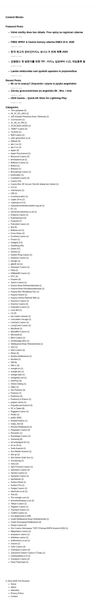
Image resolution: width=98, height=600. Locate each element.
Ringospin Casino (19, 430)
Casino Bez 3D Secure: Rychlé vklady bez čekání (33, 184)
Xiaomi (14, 544)
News (13, 353)
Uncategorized (17, 516)
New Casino (16, 350)
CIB (12, 193)
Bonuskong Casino (19, 172)
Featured (15, 221)
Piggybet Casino (18, 411)
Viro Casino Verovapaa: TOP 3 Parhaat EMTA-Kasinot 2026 (38, 528)
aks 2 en (14, 147)
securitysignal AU (19, 442)
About (13, 587)
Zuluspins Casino (19, 559)
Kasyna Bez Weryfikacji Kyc (23, 292)
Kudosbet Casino (18, 307)
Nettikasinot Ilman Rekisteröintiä (25, 344)
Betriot (14, 166)
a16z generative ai (19, 138)
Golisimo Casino (18, 258)
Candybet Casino (19, 178)
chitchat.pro (16, 190)
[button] (6, 3)
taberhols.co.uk (17, 491)
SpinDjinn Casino (19, 470)
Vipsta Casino (17, 525)
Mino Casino (16, 338)
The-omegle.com (18, 497)
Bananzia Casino (18, 156)
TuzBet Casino (17, 513)
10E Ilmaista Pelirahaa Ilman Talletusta (28, 116)
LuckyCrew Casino (19, 325)
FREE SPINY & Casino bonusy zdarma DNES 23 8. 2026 (42, 42)
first (12, 227)
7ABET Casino (17, 129)
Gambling (15, 246)
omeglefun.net (17, 378)
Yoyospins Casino (19, 550)
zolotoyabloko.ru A (19, 556)
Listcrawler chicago (19, 319)
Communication (18, 196)
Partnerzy (15, 396)
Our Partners (16, 390)
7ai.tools (14, 132)
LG (12, 313)
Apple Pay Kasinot (19, 153)
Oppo (13, 387)
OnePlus (15, 381)
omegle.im (15, 368)
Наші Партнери (18, 562)
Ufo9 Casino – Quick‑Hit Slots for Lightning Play (38, 98)
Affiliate (14, 141)
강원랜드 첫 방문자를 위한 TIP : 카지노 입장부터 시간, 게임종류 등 (48, 61)
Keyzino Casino (18, 304)
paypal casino (17, 402)
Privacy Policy (17, 593)
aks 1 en (14, 144)
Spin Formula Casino (20, 467)
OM (12, 362)
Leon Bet (15, 310)
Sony (13, 464)
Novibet (14, 359)
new (13, 347)
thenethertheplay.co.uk (21, 501)
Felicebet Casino (18, 224)
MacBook (15, 328)
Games (14, 252)
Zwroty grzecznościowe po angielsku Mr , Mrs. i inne (41, 90)
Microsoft (15, 335)
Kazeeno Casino (18, 301)
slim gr (14, 454)
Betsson (14, 169)
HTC (13, 276)
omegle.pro (16, 371)
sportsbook (16, 479)
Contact (14, 596)
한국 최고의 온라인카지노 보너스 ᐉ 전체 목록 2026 (39, 51)
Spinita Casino (17, 473)
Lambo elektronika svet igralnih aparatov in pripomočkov (44, 71)
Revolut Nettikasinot (20, 427)
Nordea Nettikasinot (20, 356)
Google (14, 261)
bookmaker (16, 175)
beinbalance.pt (17, 159)
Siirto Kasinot (17, 448)
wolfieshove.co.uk (19, 540)
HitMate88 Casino (19, 273)
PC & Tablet (16, 408)
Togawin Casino (18, 507)
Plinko (13, 414)
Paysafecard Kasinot (20, 405)
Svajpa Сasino (17, 488)
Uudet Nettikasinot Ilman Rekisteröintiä (28, 519)
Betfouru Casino (18, 163)
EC (12, 209)
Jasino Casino (17, 282)
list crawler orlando (19, 316)
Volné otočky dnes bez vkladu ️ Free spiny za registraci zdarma (47, 32)
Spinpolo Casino (18, 476)
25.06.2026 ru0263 (19, 126)
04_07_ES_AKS (18, 113)
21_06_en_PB (17, 123)
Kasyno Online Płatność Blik (23, 298)
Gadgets (14, 242)
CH (12, 187)
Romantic (15, 433)
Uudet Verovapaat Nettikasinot (24, 522)
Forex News (16, 233)
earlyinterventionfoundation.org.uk (26, 206)
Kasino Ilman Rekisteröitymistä (25, 285)
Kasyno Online (17, 295)
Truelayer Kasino (18, 510)
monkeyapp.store (18, 341)
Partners (14, 393)
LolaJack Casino (18, 322)
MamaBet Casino (18, 332)
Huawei (14, 279)
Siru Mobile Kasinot (19, 451)
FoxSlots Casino (18, 236)
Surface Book (17, 482)
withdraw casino (18, 537)
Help (13, 270)
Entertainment (17, 218)
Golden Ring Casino (20, 255)
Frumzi (14, 239)
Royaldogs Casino (19, 436)
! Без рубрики (17, 110)
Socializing (16, 461)
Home (13, 584)
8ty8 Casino (16, 135)
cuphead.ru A (17, 202)
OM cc (13, 365)
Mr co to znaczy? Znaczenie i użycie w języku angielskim (43, 83)
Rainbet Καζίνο (17, 421)
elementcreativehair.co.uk (22, 212)
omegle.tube (16, 375)
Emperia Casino (18, 215)
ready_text (15, 424)
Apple (13, 150)
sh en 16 (15, 445)
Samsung (15, 439)
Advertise (15, 590)
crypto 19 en (16, 199)
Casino (14, 181)
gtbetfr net (15, 264)
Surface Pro (16, 485)
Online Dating (17, 384)
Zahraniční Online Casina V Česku (26, 553)
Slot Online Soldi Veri (20, 457)
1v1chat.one (16, 120)
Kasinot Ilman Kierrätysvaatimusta (26, 289)
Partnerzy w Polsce (19, 399)
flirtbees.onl (16, 230)
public (13, 418)
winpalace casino (19, 534)
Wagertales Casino (19, 531)
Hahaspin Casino (19, 267)
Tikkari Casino (17, 504)
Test (12, 494)
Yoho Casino (16, 547)
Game (13, 249)
